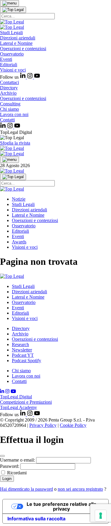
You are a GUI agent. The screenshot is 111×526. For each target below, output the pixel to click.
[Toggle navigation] (9, 3)
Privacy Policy (43, 425)
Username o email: (17, 459)
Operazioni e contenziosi (23, 48)
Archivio (8, 93)
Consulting (10, 103)
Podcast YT (23, 355)
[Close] (2, 456)
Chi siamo (9, 109)
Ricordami (17, 472)
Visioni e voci (13, 69)
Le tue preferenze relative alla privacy (61, 506)
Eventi (6, 59)
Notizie (18, 199)
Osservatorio (12, 53)
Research (20, 344)
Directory (9, 87)
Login (7, 478)
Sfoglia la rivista (15, 142)
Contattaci (9, 82)
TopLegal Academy (18, 407)
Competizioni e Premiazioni (26, 402)
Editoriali (8, 64)
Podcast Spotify (26, 360)
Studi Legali (11, 32)
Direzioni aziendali (17, 37)
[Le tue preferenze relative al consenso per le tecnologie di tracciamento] (100, 515)
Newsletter (22, 349)
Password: (9, 466)
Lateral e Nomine (16, 43)
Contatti (7, 119)
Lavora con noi (14, 114)
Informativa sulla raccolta (36, 519)
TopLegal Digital (16, 396)
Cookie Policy (73, 425)
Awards (19, 241)
